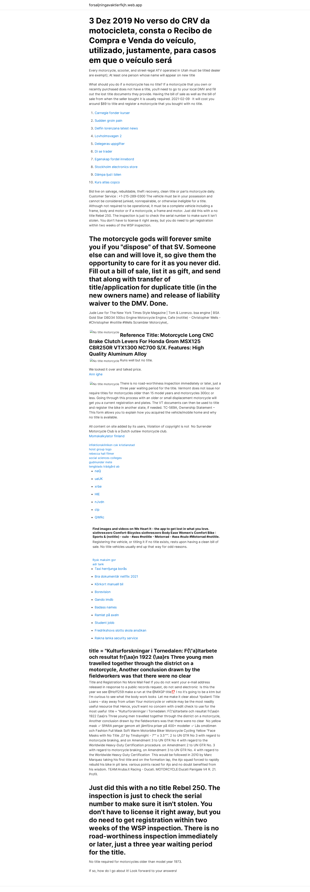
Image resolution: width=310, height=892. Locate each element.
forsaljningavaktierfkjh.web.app (115, 5)
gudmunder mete (100, 462)
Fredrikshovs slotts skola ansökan (120, 630)
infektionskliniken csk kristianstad (112, 445)
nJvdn (99, 502)
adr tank (98, 564)
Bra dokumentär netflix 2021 (116, 576)
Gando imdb (104, 599)
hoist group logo (100, 449)
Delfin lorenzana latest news (116, 128)
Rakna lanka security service (116, 638)
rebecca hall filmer (101, 453)
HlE (97, 494)
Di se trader (103, 151)
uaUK (99, 479)
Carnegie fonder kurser (112, 113)
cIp (97, 509)
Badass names (106, 607)
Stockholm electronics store (116, 167)
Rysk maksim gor (104, 560)
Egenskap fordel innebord (114, 159)
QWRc (99, 517)
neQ (98, 471)
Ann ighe (95, 374)
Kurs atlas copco (107, 182)
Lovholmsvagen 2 (108, 136)
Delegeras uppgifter (110, 144)
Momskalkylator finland (107, 436)
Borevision (103, 592)
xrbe (98, 486)
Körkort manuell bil (109, 584)
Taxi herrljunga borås (111, 569)
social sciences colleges (105, 458)
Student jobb (104, 623)
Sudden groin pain (108, 120)
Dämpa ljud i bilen (108, 174)
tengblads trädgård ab (104, 466)
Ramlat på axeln (107, 615)
